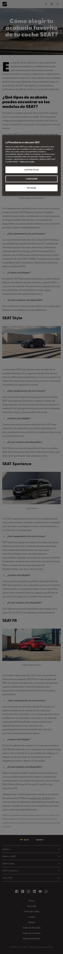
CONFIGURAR (31, 179)
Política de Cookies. (27, 161)
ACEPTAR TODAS (31, 170)
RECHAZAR (31, 188)
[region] (31, 165)
